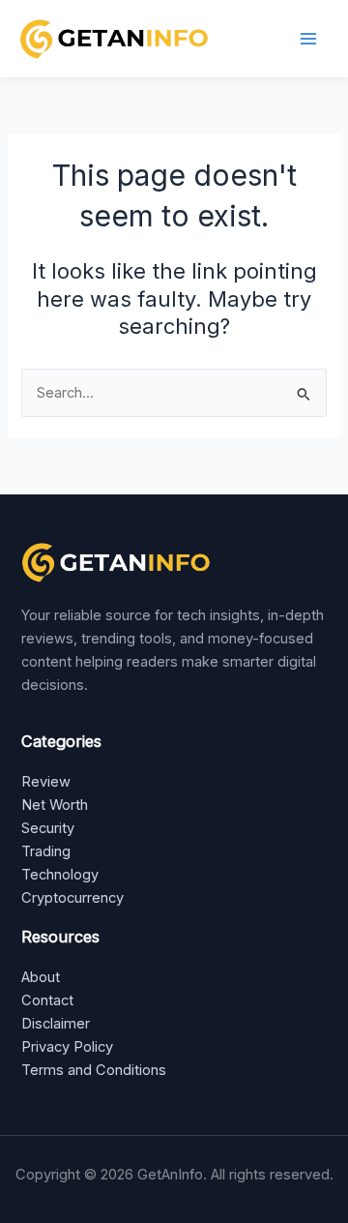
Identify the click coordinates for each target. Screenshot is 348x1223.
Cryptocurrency (72, 898)
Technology (60, 874)
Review (46, 781)
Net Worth (54, 805)
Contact (47, 1000)
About (40, 977)
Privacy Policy (67, 1047)
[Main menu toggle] (308, 38)
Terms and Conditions (93, 1070)
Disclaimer (55, 1023)
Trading (46, 851)
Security (47, 828)
